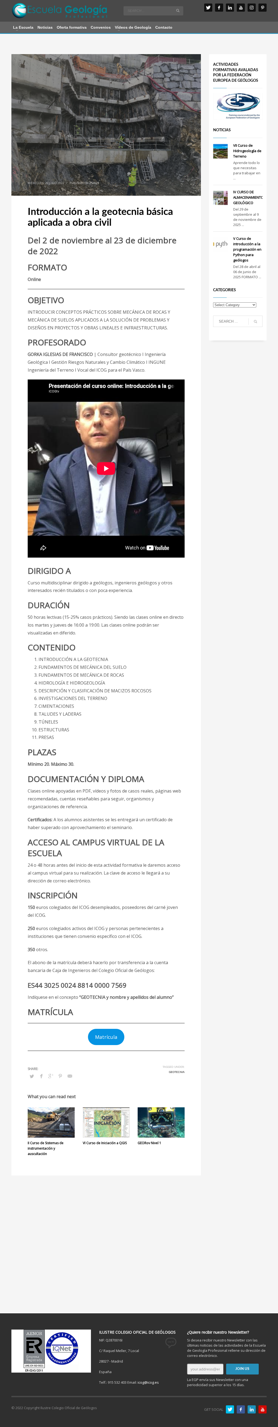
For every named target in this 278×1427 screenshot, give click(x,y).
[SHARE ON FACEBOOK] (41, 1076)
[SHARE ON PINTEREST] (60, 1076)
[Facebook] (219, 8)
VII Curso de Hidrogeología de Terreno (247, 151)
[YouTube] (241, 8)
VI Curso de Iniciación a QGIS (105, 1143)
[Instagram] (252, 8)
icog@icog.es (148, 1382)
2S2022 (94, 183)
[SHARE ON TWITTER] (32, 1076)
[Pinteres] (262, 8)
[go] (178, 10)
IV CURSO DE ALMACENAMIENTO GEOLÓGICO (248, 197)
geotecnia (177, 1072)
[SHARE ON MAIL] (70, 1076)
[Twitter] (208, 8)
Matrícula (106, 1037)
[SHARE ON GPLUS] (51, 1076)
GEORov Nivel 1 (149, 1143)
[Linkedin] (230, 8)
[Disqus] (106, 1243)
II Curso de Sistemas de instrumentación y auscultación (46, 1148)
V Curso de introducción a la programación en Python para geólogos (247, 249)
